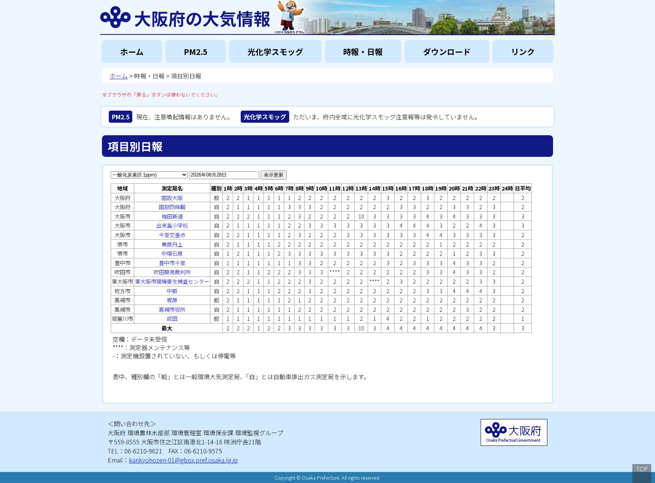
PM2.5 (195, 51)
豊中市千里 (172, 263)
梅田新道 (172, 216)
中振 (172, 291)
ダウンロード (447, 51)
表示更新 (274, 175)
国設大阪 (172, 198)
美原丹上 (172, 244)
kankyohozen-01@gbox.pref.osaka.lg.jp (183, 459)
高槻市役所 (172, 309)
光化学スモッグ (275, 51)
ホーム (132, 51)
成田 (172, 318)
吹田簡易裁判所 (172, 272)
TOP (642, 468)
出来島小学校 (172, 225)
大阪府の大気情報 (202, 17)
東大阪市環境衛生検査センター (172, 281)
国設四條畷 (172, 207)
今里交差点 (172, 235)
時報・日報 (363, 51)
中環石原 (172, 253)
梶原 (172, 300)
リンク (523, 51)
